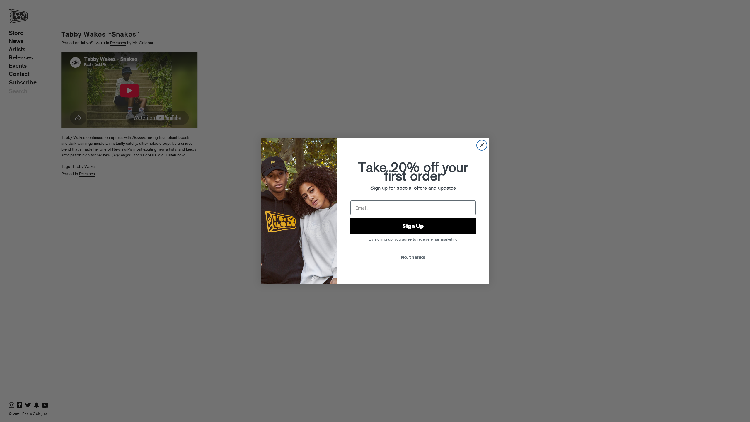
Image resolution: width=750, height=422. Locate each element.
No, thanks (413, 257)
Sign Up (413, 226)
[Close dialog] (482, 145)
